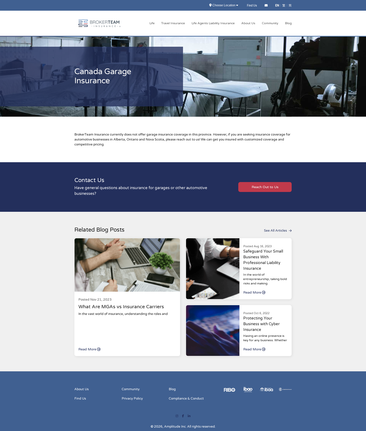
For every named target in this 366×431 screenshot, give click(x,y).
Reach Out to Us (265, 187)
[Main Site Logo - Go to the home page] (99, 23)
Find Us (252, 5)
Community (270, 23)
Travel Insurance (173, 23)
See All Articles (275, 231)
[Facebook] (183, 416)
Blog (288, 23)
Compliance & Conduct (186, 398)
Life (152, 23)
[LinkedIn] (189, 416)
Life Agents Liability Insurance (213, 23)
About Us (248, 23)
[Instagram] (177, 416)
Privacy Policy (132, 398)
